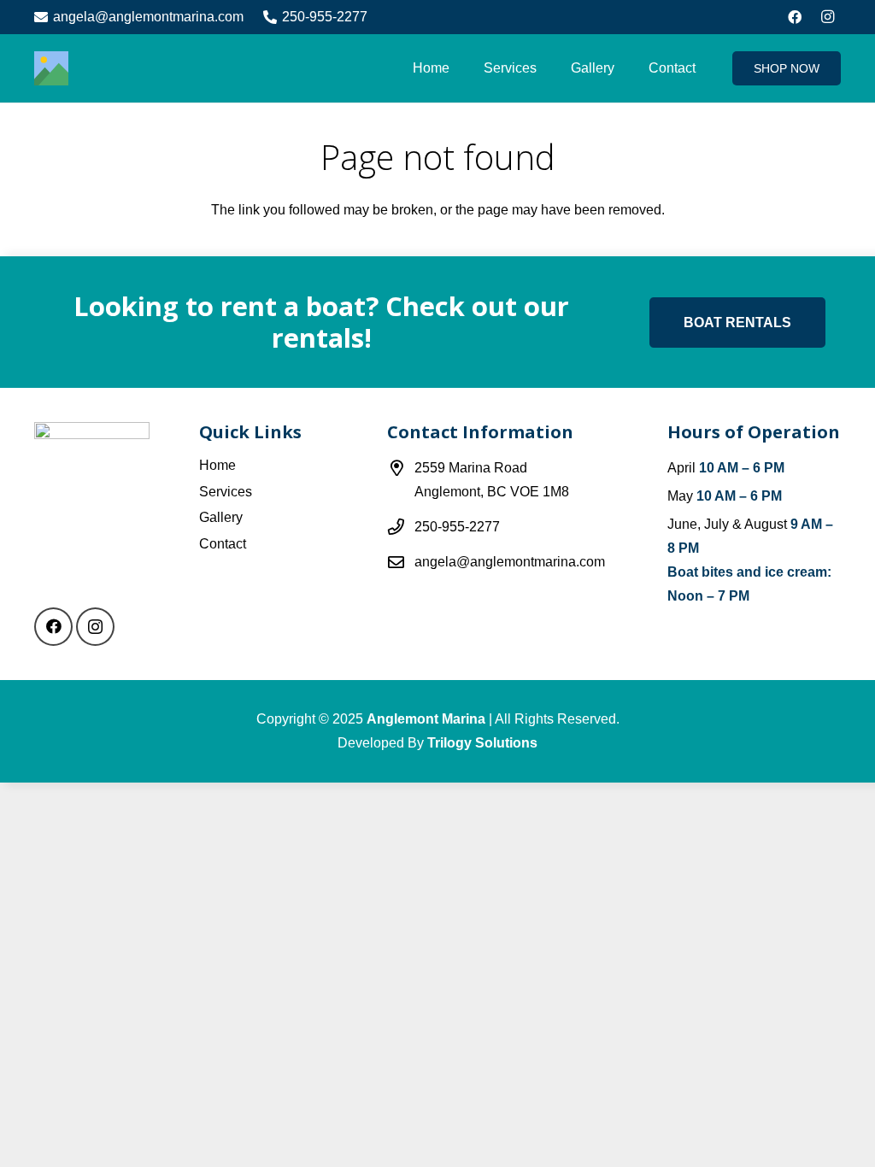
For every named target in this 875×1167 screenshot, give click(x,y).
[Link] (51, 68)
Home (217, 465)
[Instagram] (827, 17)
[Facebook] (794, 17)
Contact (222, 544)
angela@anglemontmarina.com (509, 561)
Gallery (221, 517)
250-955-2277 (457, 526)
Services (225, 491)
